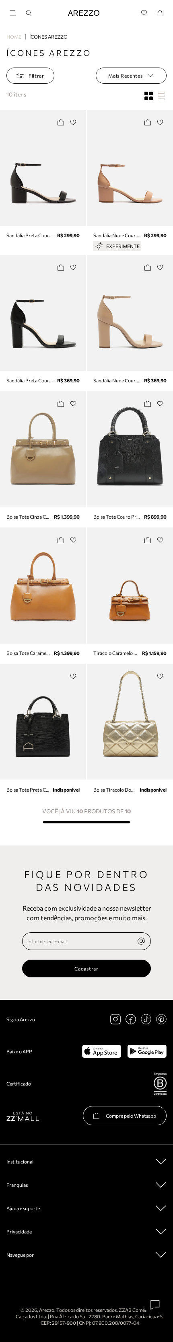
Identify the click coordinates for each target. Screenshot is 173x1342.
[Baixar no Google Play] (147, 1051)
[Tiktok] (146, 1019)
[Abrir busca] (28, 13)
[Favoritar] (73, 122)
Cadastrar (86, 968)
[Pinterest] (161, 1019)
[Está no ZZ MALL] (22, 1116)
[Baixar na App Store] (101, 1051)
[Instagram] (115, 1019)
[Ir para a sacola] (160, 13)
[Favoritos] (144, 13)
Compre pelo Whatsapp (131, 1115)
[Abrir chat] (155, 1305)
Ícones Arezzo (48, 36)
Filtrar (36, 75)
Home (13, 36)
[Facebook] (131, 1019)
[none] (141, 941)
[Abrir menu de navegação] (15, 12)
